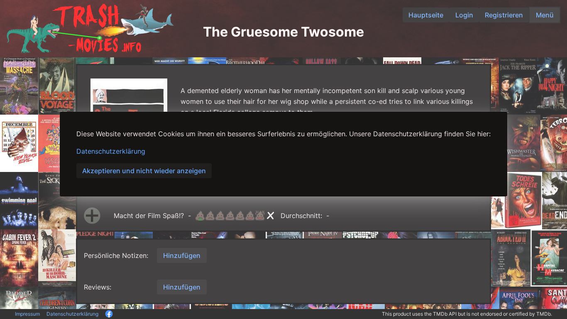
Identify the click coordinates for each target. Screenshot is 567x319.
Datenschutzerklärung (110, 151)
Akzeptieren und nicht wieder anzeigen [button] (144, 171)
